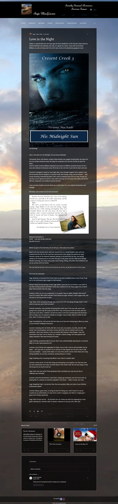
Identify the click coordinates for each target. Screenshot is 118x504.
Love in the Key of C (81, 444)
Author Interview (60, 23)
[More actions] (88, 34)
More (81, 23)
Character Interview (72, 23)
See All (95, 425)
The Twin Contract (55, 444)
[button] (94, 23)
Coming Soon (32, 23)
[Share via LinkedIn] (38, 411)
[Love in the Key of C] (85, 434)
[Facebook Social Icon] (61, 486)
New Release (41, 23)
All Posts (23, 23)
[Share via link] (42, 411)
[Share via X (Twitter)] (34, 411)
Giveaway (50, 23)
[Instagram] (63, 486)
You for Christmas (29, 431)
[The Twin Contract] (59, 434)
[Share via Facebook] (30, 411)
